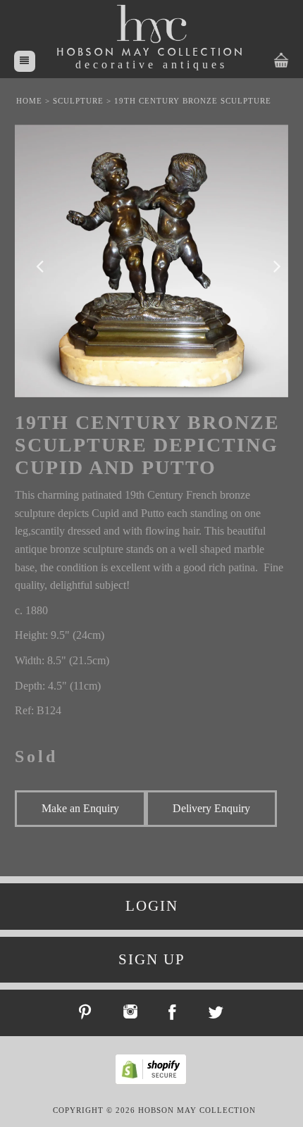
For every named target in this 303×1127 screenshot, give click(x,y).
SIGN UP (151, 959)
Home (29, 100)
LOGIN (151, 905)
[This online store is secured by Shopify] (154, 1082)
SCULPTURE (78, 100)
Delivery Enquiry (211, 808)
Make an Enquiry (80, 808)
